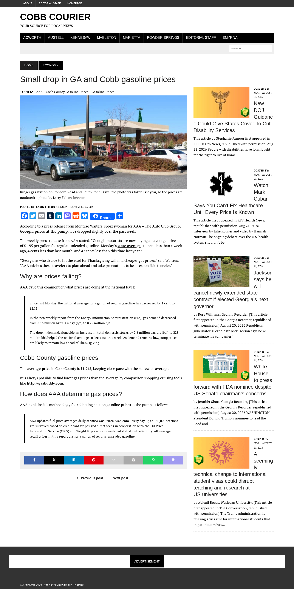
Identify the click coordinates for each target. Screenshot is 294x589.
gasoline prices (103, 92)
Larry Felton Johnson (52, 207)
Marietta (131, 37)
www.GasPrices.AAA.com (109, 421)
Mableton (106, 37)
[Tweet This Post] (54, 460)
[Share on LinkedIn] (74, 460)
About (27, 3)
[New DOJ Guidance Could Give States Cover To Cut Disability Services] (221, 115)
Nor (256, 92)
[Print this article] (133, 460)
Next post (120, 477)
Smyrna (230, 37)
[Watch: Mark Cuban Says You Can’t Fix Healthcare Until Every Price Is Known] (221, 197)
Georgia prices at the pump (44, 231)
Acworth (32, 37)
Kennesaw (80, 37)
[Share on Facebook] (34, 460)
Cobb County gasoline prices (67, 92)
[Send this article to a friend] (113, 460)
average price (38, 368)
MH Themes (76, 584)
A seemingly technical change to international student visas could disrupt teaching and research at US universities (233, 474)
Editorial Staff (50, 3)
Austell (56, 37)
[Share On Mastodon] (173, 460)
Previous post (92, 477)
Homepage (74, 3)
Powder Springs (163, 37)
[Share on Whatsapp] (153, 460)
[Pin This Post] (94, 460)
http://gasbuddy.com (45, 383)
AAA (39, 92)
